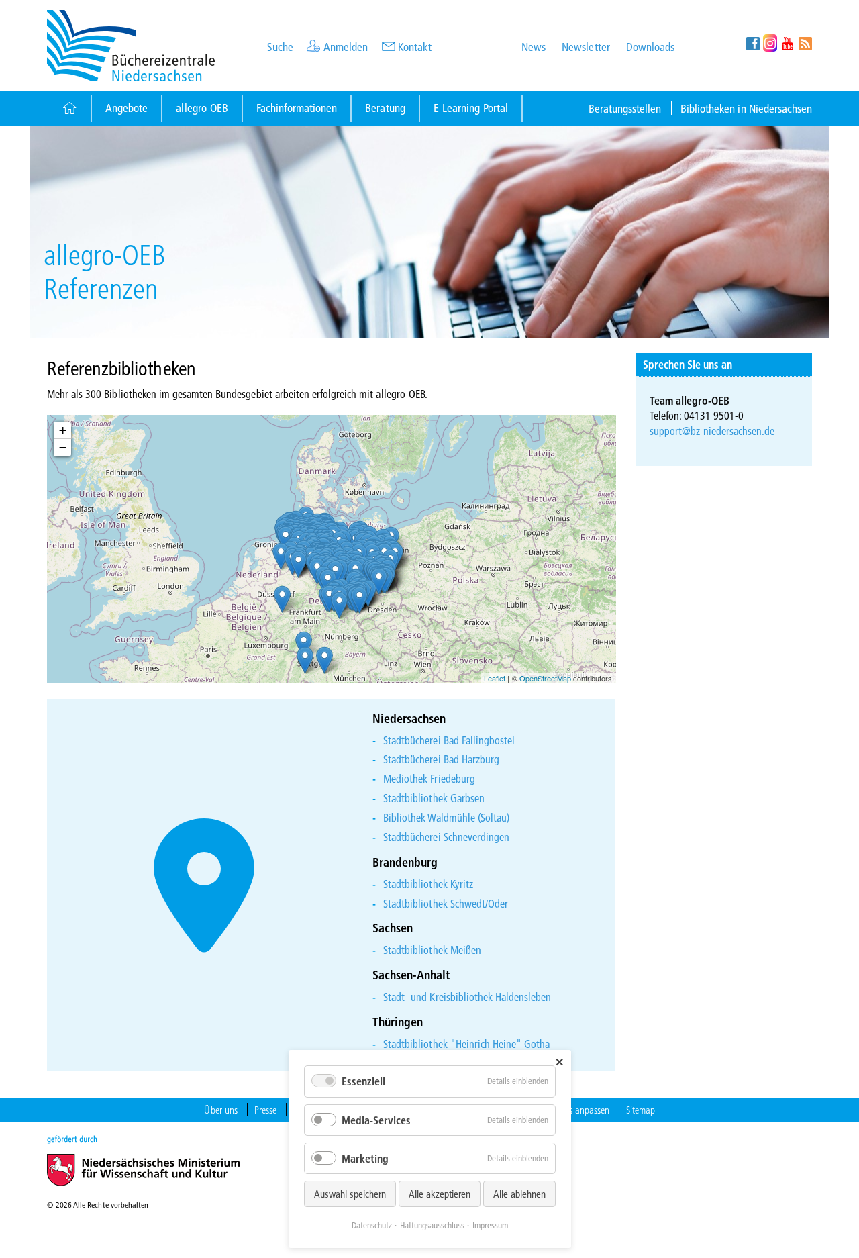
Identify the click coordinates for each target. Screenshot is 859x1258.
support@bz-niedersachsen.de (712, 431)
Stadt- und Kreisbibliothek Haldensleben (467, 996)
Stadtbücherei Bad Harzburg (441, 759)
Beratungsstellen (625, 108)
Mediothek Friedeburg (429, 778)
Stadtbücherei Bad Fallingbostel (449, 740)
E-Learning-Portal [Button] (471, 108)
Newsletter (585, 47)
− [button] (62, 447)
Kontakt (415, 47)
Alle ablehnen (519, 1193)
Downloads (650, 47)
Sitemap (640, 1109)
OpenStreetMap (545, 678)
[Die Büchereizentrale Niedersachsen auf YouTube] (787, 43)
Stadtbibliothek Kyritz (428, 884)
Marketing (365, 1158)
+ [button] (62, 430)
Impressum (490, 1225)
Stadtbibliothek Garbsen (434, 798)
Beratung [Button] (385, 108)
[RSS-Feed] (805, 43)
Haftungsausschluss (432, 1225)
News (533, 47)
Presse (265, 1109)
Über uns (220, 1109)
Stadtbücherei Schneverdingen (446, 837)
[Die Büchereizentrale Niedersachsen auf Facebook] (753, 43)
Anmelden (345, 47)
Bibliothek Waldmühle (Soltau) (446, 817)
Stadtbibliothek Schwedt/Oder (445, 903)
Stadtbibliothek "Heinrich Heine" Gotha (466, 1043)
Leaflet (494, 678)
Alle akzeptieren (439, 1193)
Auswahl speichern (350, 1193)
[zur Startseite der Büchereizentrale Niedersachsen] (131, 44)
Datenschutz (372, 1225)
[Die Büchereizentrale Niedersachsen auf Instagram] (770, 43)
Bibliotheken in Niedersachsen (746, 108)
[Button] (69, 108)
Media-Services (376, 1120)
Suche (280, 47)
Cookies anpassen (577, 1109)
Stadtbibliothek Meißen (432, 949)
